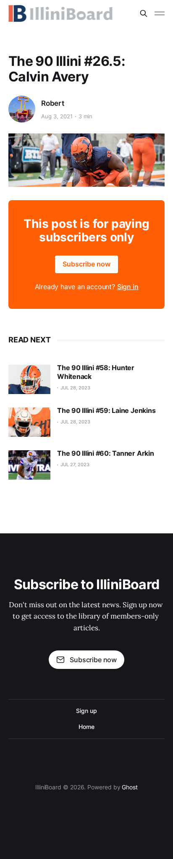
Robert (52, 103)
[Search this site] (143, 13)
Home (86, 726)
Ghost (130, 787)
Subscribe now (86, 264)
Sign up (86, 710)
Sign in (128, 286)
